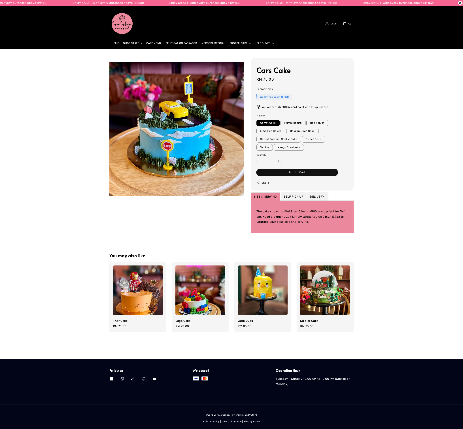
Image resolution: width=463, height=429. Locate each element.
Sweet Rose (313, 139)
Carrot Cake (268, 122)
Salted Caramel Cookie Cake (278, 139)
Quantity (261, 155)
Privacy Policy (251, 421)
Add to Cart (297, 172)
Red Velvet (317, 122)
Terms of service (231, 421)
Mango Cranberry (288, 147)
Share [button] (265, 182)
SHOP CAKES (131, 43)
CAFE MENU (153, 43)
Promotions (264, 89)
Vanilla (264, 147)
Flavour (260, 115)
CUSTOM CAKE (239, 43)
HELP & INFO (262, 43)
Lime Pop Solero (271, 131)
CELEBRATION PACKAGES (181, 43)
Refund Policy (211, 421)
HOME (115, 43)
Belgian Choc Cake (302, 131)
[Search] (203, 23)
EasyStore (251, 414)
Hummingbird (293, 122)
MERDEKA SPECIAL (213, 43)
